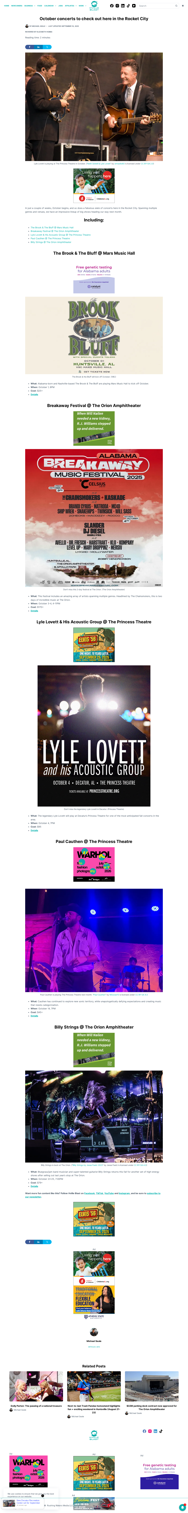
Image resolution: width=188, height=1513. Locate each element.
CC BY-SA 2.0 (147, 163)
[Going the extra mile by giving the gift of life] (94, 428)
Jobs (60, 6)
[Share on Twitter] (47, 47)
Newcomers (16, 6)
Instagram (124, 1193)
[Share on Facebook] (29, 47)
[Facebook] (112, 5)
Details (34, 394)
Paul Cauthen (99, 995)
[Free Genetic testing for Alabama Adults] (94, 276)
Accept (13, 1503)
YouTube (109, 1193)
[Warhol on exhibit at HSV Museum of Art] (94, 864)
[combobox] (155, 6)
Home (6, 6)
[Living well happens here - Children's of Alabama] (94, 185)
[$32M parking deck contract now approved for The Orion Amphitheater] (152, 1386)
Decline (26, 1503)
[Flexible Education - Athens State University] (94, 1302)
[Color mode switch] (183, 6)
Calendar (49, 6)
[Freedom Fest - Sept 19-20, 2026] (94, 1503)
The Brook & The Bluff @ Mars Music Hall (52, 227)
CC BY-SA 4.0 (141, 995)
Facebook (89, 1193)
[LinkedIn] (123, 5)
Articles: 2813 (94, 1347)
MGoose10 (114, 995)
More (81, 6)
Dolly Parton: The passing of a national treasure (36, 1405)
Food (39, 6)
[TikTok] (128, 5)
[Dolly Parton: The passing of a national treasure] (36, 1386)
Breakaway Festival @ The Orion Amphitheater (55, 231)
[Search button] (176, 5)
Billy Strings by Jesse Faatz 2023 (88, 1165)
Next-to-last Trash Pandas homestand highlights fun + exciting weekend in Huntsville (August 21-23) (94, 1409)
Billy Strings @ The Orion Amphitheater (51, 242)
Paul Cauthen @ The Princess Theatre (50, 238)
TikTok (99, 1193)
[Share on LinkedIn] (38, 47)
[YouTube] (134, 5)
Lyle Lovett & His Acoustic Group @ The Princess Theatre (61, 234)
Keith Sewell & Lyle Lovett (98, 163)
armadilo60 (120, 163)
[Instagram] (117, 5)
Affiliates (69, 6)
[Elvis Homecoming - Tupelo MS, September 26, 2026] (94, 644)
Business (28, 6)
